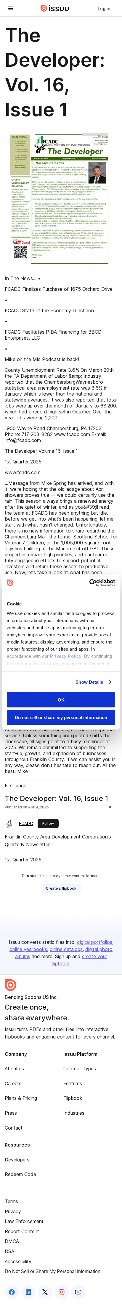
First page (15, 785)
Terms (11, 1201)
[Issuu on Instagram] (61, 1292)
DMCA (12, 1241)
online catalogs (66, 949)
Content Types (79, 1069)
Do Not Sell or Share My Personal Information (52, 1271)
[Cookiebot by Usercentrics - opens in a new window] (89, 583)
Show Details (89, 681)
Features (72, 1083)
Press (11, 1113)
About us (14, 1069)
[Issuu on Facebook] (12, 1292)
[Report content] (111, 807)
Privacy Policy (65, 655)
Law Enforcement (24, 1221)
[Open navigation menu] (11, 8)
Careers (13, 1083)
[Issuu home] (54, 8)
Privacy (13, 1211)
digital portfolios (94, 942)
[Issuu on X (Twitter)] (45, 1292)
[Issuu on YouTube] (78, 1292)
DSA (9, 1251)
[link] (104, 8)
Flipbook (72, 1098)
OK (61, 699)
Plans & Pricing (21, 1098)
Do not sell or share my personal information (61, 717)
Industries (73, 1113)
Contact (14, 1128)
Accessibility (18, 1261)
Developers (17, 1160)
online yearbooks (28, 949)
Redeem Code (20, 1174)
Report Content (22, 1231)
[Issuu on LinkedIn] (28, 1292)
